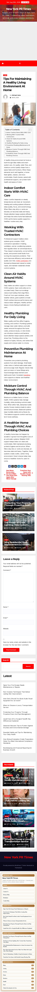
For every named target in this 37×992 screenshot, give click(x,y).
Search (6, 660)
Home (5, 75)
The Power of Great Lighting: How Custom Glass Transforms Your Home (17, 941)
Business (5, 978)
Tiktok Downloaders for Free (10, 988)
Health (4, 981)
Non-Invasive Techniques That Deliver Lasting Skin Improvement (17, 800)
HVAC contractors (22, 261)
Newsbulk (29, 865)
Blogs (6, 816)
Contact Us (5, 891)
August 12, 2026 (12, 803)
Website (5, 629)
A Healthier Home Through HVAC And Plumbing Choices (18, 154)
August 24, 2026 (12, 783)
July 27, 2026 (11, 844)
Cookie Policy (6, 901)
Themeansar (18, 867)
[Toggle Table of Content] (29, 129)
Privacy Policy (6, 894)
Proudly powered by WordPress (12, 865)
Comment (7, 570)
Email (5, 618)
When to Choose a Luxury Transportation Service (18, 840)
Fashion (7, 795)
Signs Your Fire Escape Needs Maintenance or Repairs (16, 780)
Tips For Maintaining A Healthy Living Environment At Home (17, 954)
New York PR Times (18, 9)
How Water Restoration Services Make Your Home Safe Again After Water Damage (11, 475)
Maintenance (8, 775)
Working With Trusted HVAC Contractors (15, 135)
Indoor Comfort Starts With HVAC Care (18, 132)
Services (7, 836)
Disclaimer (5, 898)
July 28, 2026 (11, 824)
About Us (5, 888)
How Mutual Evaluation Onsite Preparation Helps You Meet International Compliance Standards (18, 741)
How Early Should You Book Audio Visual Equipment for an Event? (17, 821)
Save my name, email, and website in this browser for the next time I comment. (17, 643)
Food (4, 984)
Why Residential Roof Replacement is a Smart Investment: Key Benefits (17, 544)
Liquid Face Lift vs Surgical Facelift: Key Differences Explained (17, 928)
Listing (4, 968)
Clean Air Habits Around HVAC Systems (16, 140)
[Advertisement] (18, 41)
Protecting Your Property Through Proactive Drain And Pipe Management (17, 505)
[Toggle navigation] (19, 63)
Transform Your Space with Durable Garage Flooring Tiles (25, 473)
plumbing (27, 375)
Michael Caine (16, 95)
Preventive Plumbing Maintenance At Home (18, 146)
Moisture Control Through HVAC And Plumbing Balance (18, 150)
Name (5, 607)
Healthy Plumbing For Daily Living (17, 143)
